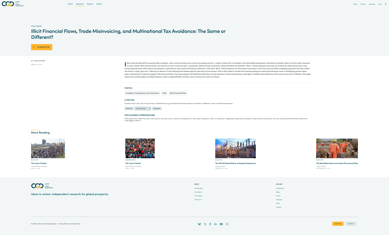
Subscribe (338, 223)
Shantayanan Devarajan (39, 166)
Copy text (129, 108)
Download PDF (43, 47)
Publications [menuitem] (280, 188)
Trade (164, 93)
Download (156, 108)
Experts (90, 4)
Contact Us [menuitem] (198, 200)
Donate (350, 223)
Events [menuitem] (278, 196)
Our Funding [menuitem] (198, 188)
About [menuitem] (355, 4)
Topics (70, 4)
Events (99, 4)
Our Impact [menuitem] (198, 192)
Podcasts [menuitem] (279, 200)
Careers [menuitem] (278, 207)
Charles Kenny (220, 166)
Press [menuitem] (380, 4)
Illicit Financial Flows (178, 93)
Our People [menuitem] (198, 196)
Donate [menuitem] (363, 4)
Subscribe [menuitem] (372, 4)
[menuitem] (385, 4)
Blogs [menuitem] (278, 192)
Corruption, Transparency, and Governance (142, 93)
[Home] (34, 3)
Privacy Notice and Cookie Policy (69, 224)
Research (80, 4)
